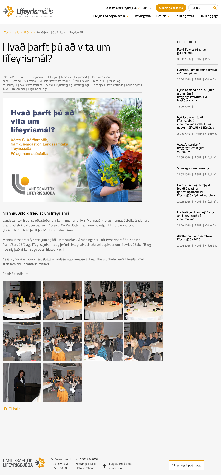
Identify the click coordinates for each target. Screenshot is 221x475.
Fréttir (28, 32)
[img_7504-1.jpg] (103, 300)
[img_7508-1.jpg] (62, 341)
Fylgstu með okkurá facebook (121, 466)
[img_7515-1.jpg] (22, 382)
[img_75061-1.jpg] (62, 382)
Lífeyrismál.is (11, 32)
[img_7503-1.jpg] (22, 300)
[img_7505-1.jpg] (143, 300)
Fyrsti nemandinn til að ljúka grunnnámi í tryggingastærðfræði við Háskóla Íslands (195, 95)
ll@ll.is (92, 464)
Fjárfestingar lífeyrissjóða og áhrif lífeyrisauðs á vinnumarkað (195, 215)
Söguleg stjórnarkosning (193, 168)
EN (144, 8)
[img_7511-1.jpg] (143, 341)
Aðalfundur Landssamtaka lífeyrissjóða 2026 (194, 237)
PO (149, 8)
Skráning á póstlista (186, 465)
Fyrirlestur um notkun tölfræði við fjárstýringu (197, 71)
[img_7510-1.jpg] (103, 341)
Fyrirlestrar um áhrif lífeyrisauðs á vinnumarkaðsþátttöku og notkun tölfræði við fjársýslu (195, 122)
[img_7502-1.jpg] (62, 300)
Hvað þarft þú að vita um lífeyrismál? (60, 32)
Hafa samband (85, 468)
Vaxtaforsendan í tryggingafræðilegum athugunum (190, 148)
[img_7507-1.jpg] (22, 341)
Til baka (14, 408)
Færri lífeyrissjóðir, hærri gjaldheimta (192, 51)
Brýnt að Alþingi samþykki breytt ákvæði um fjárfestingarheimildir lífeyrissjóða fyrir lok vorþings (196, 190)
